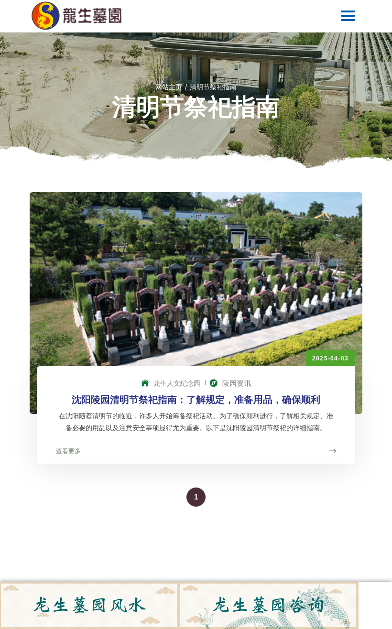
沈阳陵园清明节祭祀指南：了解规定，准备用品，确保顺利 (196, 399)
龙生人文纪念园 (176, 383)
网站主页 (168, 87)
